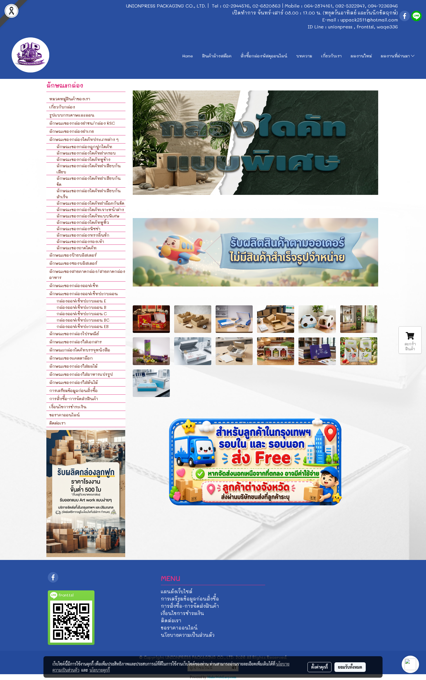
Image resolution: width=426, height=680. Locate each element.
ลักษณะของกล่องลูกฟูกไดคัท (84, 146)
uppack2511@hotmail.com (369, 20)
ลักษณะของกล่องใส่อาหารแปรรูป (81, 374)
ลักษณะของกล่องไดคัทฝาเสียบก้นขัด (89, 181)
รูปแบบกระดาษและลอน (71, 115)
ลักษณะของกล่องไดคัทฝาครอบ (86, 153)
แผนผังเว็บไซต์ (176, 591)
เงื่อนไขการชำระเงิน (67, 406)
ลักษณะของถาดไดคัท (77, 248)
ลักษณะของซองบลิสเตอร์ (73, 263)
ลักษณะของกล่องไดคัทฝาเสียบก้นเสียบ (89, 169)
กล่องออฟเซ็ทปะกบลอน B (81, 307)
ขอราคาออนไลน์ (64, 415)
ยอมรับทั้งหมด (350, 667)
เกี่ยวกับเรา (331, 56)
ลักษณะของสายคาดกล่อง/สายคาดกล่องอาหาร (87, 274)
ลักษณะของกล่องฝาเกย (71, 131)
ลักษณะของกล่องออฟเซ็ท (73, 285)
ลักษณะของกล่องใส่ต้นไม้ (73, 382)
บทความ (304, 56)
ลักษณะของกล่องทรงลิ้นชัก (83, 235)
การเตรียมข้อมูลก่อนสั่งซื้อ (73, 390)
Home (187, 56)
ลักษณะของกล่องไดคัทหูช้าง (83, 159)
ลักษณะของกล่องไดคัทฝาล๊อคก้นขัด (90, 203)
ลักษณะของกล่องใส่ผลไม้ (73, 366)
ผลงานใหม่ (361, 56)
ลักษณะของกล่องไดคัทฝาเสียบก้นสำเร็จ (89, 194)
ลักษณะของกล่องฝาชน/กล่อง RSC (82, 123)
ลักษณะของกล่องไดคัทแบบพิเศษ (88, 216)
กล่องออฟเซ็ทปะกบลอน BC (83, 320)
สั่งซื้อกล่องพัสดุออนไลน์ (264, 56)
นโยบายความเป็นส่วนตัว (187, 635)
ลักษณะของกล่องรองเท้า (80, 241)
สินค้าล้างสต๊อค (217, 56)
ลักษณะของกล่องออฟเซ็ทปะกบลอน (83, 293)
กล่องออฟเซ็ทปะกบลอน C (82, 313)
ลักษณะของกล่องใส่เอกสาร (75, 341)
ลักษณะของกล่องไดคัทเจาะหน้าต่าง (90, 209)
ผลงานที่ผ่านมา (396, 56)
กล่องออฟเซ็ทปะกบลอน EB (83, 326)
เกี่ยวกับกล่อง (62, 107)
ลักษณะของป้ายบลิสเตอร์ (73, 255)
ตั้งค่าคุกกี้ (319, 667)
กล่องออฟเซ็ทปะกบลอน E (81, 301)
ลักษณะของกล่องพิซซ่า (78, 228)
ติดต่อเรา (57, 423)
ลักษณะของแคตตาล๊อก (71, 358)
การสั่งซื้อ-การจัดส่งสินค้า (73, 398)
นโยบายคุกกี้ (100, 669)
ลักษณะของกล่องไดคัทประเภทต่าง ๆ (84, 139)
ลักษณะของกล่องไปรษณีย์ (74, 333)
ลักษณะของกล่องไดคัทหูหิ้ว (83, 222)
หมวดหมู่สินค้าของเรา (69, 98)
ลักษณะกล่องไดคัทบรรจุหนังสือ (79, 350)
